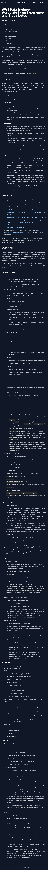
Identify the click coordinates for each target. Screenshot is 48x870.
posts (18, 2)
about (41, 2)
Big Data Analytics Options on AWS (15, 227)
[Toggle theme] (46, 2)
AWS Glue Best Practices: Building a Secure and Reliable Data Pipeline (25, 220)
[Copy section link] (13, 79)
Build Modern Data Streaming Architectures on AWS (20, 209)
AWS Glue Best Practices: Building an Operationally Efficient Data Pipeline (26, 217)
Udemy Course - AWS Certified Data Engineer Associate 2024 (20, 200)
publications (25, 2)
